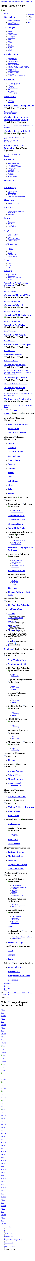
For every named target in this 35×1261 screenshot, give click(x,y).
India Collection (19, 137)
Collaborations (11, 54)
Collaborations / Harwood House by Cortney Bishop (16, 118)
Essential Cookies (14, 641)
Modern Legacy (12, 92)
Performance (10, 96)
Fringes (10, 265)
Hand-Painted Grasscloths (21, 371)
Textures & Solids (13, 234)
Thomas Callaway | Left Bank (16, 75)
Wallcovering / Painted (14, 364)
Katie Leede (12, 69)
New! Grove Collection (11, 125)
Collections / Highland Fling (17, 295)
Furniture (8, 207)
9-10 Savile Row (13, 88)
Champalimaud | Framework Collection (15, 405)
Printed (10, 251)
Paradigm (28, 372)
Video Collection (13, 274)
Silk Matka (14, 154)
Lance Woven (12, 226)
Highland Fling (12, 85)
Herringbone (11, 36)
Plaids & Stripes (12, 235)
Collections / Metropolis (15, 335)
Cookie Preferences (9, 1246)
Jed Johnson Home (13, 71)
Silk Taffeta (7, 154)
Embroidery (10, 187)
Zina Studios (11, 395)
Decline (17, 645)
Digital (10, 253)
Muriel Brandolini (13, 72)
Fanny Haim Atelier (13, 64)
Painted (10, 248)
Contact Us (7, 1227)
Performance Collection (11, 140)
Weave (10, 50)
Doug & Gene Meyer (14, 239)
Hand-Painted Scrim (10, 374)
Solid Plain (11, 46)
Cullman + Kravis (13, 59)
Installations (31, 14)
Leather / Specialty (13, 355)
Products (6, 156)
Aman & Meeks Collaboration (16, 196)
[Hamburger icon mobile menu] (6, 1)
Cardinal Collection (23, 125)
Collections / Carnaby (14, 305)
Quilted (10, 41)
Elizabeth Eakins (12, 63)
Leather (8, 218)
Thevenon (11, 74)
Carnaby (10, 86)
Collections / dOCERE (14, 325)
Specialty (11, 223)
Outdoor (10, 100)
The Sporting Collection (15, 83)
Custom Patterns (12, 191)
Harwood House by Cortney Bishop (19, 66)
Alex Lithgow (12, 212)
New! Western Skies (13, 163)
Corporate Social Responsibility (13, 1240)
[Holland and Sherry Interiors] (22, 1)
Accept (11, 645)
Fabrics (6, 13)
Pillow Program (12, 194)
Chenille (10, 33)
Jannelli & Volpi (12, 256)
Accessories (9, 180)
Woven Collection (9, 137)
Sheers (10, 42)
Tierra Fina (11, 22)
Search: (3, 997)
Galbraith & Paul (13, 240)
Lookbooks (11, 279)
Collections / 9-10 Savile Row (17, 315)
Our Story (30, 18)
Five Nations (24, 393)
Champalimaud (13, 58)
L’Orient (6, 139)
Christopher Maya (13, 61)
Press (29, 22)
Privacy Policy (8, 1236)
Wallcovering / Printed (14, 387)
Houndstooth (11, 38)
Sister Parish (14, 921)
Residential (11, 225)
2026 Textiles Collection (11, 384)
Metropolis (11, 91)
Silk (9, 44)
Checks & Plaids (12, 34)
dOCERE (10, 89)
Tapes (9, 267)
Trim (6, 260)
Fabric (6, 291)
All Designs (9, 28)
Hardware (9, 200)
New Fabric (9, 17)
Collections (9, 79)
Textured (11, 249)
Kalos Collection (16, 544)
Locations (30, 21)
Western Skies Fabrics (14, 20)
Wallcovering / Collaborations (18, 399)
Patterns (10, 237)
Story (5, 985)
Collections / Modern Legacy (17, 345)
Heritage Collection (13, 203)
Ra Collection (8, 142)
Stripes (10, 47)
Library (8, 270)
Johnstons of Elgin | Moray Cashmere (18, 67)
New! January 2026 (13, 165)
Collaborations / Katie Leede (17, 131)
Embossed (7, 361)
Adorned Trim (12, 193)
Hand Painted (14, 361)
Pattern (10, 39)
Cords (9, 263)
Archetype (7, 372)
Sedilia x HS (11, 214)
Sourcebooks (11, 276)
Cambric (20, 154)
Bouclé (10, 31)
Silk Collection (22, 384)
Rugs (6, 230)
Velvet (9, 49)
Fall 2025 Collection (13, 24)
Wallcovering (10, 244)
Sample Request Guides (14, 277)
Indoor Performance (10, 113)
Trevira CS (11, 102)
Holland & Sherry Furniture (16, 211)
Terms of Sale (8, 1233)
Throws (10, 184)
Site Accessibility (9, 1243)
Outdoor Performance (10, 112)
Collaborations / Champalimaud (19, 105)
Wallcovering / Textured (15, 378)
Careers (30, 19)
